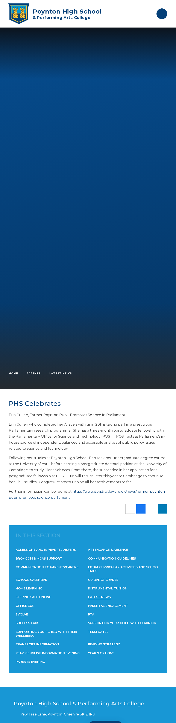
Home (13, 373)
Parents (33, 373)
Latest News (60, 373)
